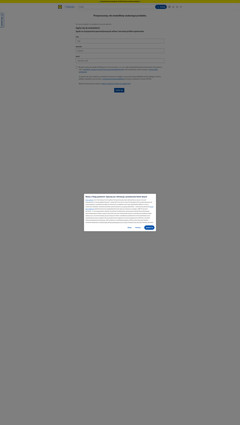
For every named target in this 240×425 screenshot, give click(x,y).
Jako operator (89, 200)
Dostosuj (138, 227)
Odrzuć (130, 227)
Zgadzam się (149, 227)
